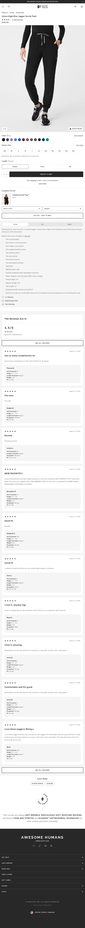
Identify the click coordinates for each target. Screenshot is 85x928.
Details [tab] (15, 224)
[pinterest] (51, 846)
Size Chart (79, 145)
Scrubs (12, 12)
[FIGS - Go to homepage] (42, 6)
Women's (5, 12)
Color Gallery (78, 135)
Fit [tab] (42, 224)
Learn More (42, 183)
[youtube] (45, 846)
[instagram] (34, 846)
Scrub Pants (20, 12)
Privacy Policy (47, 905)
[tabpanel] (42, 267)
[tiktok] (39, 846)
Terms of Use (37, 905)
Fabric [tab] (70, 224)
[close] (83, 2)
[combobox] (5, 174)
